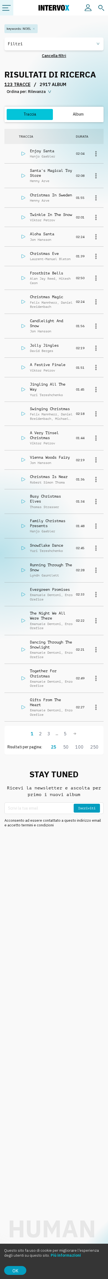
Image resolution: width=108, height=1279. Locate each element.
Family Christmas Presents (47, 523)
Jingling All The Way (47, 386)
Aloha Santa (42, 234)
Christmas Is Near (49, 476)
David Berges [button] (41, 351)
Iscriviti (87, 808)
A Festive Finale (47, 364)
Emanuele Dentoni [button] (45, 595)
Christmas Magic (46, 297)
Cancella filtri (54, 55)
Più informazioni (66, 1255)
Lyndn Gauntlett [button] (44, 575)
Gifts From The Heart (45, 702)
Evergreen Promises (50, 589)
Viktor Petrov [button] (42, 220)
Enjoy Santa (42, 151)
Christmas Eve (44, 253)
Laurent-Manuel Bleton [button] (50, 259)
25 (53, 747)
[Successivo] (75, 734)
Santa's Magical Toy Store (51, 173)
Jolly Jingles (44, 345)
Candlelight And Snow (46, 323)
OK (15, 1270)
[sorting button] (29, 92)
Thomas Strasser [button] (44, 507)
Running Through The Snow (51, 567)
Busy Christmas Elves (45, 498)
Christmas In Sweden (51, 195)
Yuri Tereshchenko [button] (46, 395)
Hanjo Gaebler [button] (42, 156)
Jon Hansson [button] (40, 240)
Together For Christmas (43, 673)
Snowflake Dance (46, 545)
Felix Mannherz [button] (43, 303)
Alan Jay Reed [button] (42, 279)
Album (78, 114)
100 (79, 747)
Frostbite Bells (46, 273)
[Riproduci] (23, 153)
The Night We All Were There (47, 615)
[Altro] (95, 153)
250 (94, 747)
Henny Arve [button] (39, 181)
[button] (54, 44)
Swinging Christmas (50, 409)
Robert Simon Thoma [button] (47, 482)
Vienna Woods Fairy (50, 457)
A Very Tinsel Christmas (44, 435)
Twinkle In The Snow (51, 214)
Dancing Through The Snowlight (51, 644)
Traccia (30, 114)
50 (66, 747)
